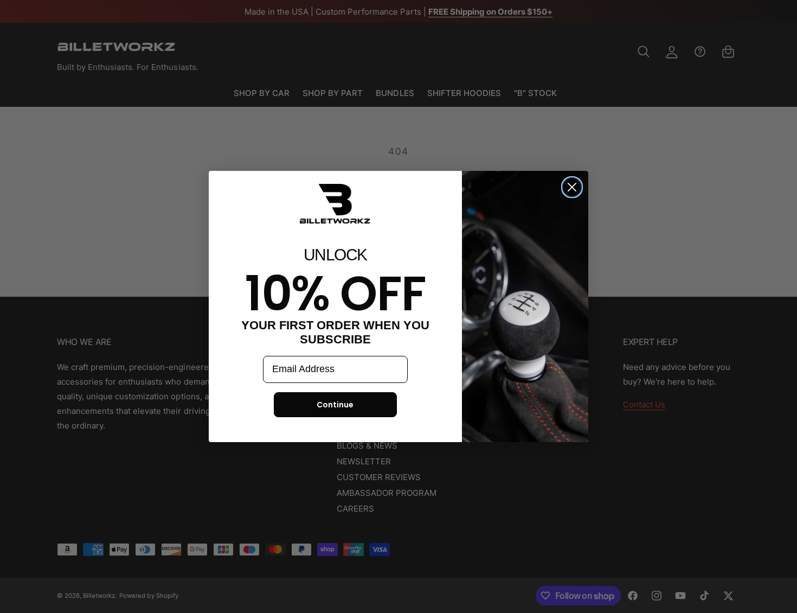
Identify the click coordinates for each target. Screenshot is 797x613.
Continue (335, 404)
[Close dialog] (572, 187)
